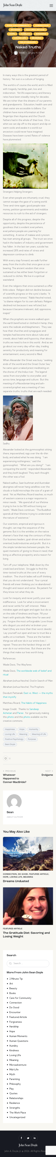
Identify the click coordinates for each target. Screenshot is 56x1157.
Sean (10, 812)
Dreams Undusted (16, 881)
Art (11, 983)
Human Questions (18, 1041)
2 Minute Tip (16, 978)
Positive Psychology (14, 739)
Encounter (15, 1012)
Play (11, 1088)
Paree (20, 713)
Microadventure (17, 1064)
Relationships (28, 42)
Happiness (10, 729)
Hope (12, 34)
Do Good (15, 30)
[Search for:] (28, 963)
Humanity (33, 729)
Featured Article (35, 30)
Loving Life (10, 734)
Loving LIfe (20, 38)
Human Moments (18, 1036)
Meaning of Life (39, 734)
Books (12, 993)
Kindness (41, 34)
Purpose (32, 739)
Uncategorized (17, 1117)
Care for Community (18, 25)
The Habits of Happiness (34, 703)
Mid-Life (14, 1069)
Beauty (13, 988)
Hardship (14, 1026)
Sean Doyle (10, 744)
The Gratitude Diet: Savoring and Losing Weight (26, 935)
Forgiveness (15, 1021)
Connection (42, 25)
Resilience (14, 1103)
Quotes (13, 1093)
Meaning (36, 38)
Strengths (14, 1107)
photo (10, 717)
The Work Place (17, 1112)
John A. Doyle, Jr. (13, 1151)
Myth (12, 1074)
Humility (25, 34)
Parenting (14, 1079)
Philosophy (15, 1083)
